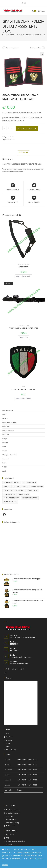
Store (8, 743)
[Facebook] (4, 514)
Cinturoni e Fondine (9, 422)
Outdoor (5, 459)
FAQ (7, 838)
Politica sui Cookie (12, 826)
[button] (42, 54)
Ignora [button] (5, 865)
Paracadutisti (32, 490)
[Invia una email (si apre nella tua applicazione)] (25, 3)
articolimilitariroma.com (19, 664)
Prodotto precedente (12, 48)
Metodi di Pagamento (13, 813)
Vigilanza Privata (10, 502)
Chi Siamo (9, 737)
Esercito (7, 486)
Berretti (5, 418)
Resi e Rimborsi (11, 820)
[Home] (3, 35)
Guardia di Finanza (21, 486)
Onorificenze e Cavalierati (13, 490)
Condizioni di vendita (13, 810)
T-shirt (4, 467)
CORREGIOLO (23, 267)
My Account (10, 835)
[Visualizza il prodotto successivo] (43, 47)
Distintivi (5, 435)
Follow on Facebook (12, 522)
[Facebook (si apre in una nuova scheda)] (22, 3)
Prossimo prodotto (35, 48)
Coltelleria (6, 426)
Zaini (4, 471)
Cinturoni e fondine (23, 264)
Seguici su (10, 678)
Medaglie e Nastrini (9, 455)
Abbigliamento (7, 410)
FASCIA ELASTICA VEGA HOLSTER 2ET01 (23, 328)
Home (8, 734)
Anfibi (4, 414)
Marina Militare (37, 486)
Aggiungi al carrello (27, 129)
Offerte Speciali (11, 750)
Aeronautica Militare (12, 483)
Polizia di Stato (10, 139)
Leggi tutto (23, 337)
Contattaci (9, 844)
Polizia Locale (23, 494)
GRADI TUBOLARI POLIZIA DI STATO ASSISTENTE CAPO (28, 35)
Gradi (11, 137)
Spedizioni (9, 816)
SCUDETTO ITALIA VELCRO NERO (24, 389)
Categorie (9, 740)
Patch (23, 386)
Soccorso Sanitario (29, 498)
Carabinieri (31, 483)
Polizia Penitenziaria (11, 498)
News (8, 747)
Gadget (5, 439)
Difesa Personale (8, 430)
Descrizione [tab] (23, 153)
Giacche (5, 443)
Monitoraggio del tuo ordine (15, 841)
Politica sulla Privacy (12, 823)
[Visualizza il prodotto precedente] (3, 47)
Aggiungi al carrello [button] (23, 276)
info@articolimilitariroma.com (13, 120)
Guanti (4, 451)
